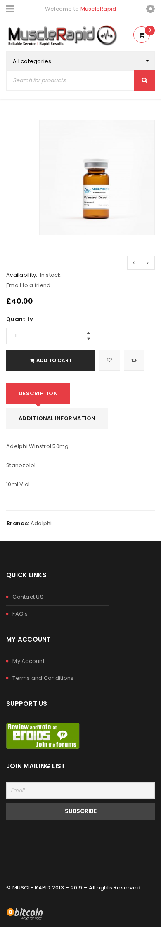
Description (38, 393)
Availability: (21, 275)
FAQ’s (20, 614)
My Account (28, 661)
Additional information (57, 418)
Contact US (27, 597)
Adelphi (41, 523)
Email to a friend (28, 285)
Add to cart (54, 360)
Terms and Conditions (42, 678)
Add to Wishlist (109, 360)
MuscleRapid (98, 9)
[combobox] (80, 61)
